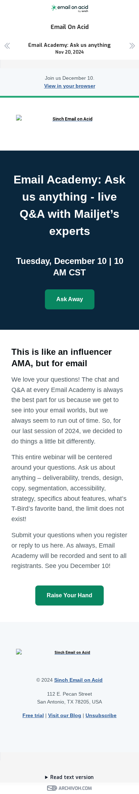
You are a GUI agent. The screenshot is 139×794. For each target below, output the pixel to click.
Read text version (72, 777)
